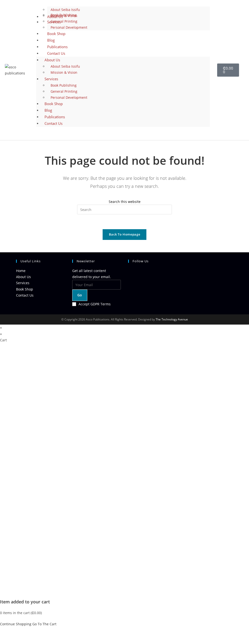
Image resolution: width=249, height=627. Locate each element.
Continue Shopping (15, 624)
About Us (52, 59)
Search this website (125, 201)
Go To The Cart (44, 624)
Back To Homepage (124, 234)
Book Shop (53, 103)
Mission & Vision (64, 72)
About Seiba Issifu (65, 66)
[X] (129, 273)
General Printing (64, 91)
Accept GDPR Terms (95, 304)
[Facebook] (129, 285)
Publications (54, 116)
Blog (48, 110)
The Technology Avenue (171, 319)
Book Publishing (64, 15)
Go (79, 295)
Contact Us (56, 53)
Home (21, 270)
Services (51, 78)
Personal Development (69, 97)
